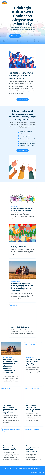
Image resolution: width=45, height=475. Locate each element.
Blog (4, 403)
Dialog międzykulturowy (20, 327)
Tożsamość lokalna (15, 281)
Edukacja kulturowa (15, 244)
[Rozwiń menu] (42, 2)
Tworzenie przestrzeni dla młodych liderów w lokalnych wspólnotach (10, 409)
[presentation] (22, 195)
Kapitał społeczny (15, 206)
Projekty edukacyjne (18, 247)
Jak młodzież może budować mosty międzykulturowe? (10, 447)
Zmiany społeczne (30, 357)
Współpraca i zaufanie (16, 325)
